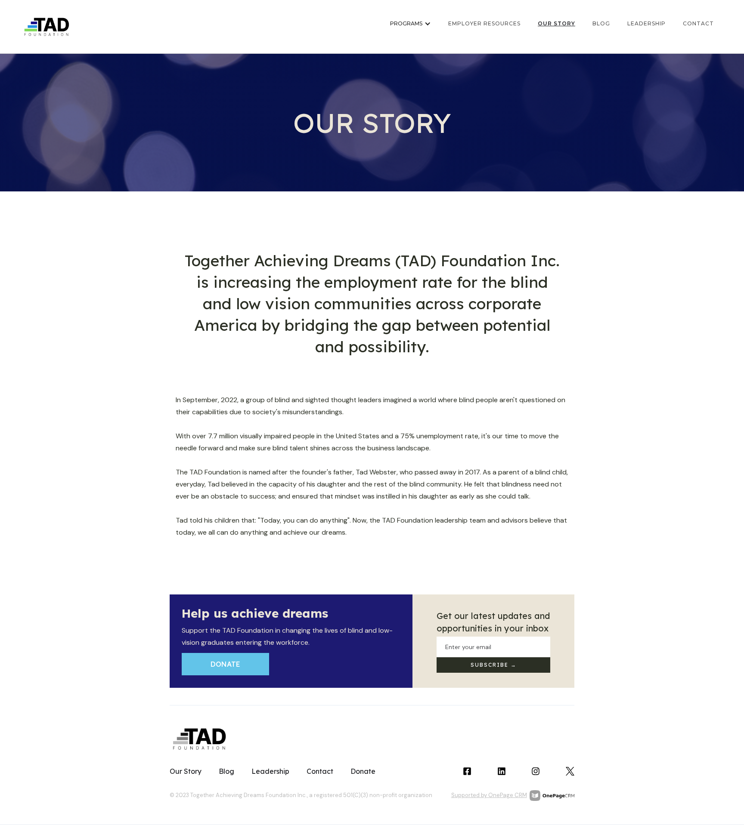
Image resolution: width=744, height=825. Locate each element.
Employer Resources (484, 23)
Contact (320, 771)
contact (698, 23)
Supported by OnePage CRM (489, 795)
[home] (47, 26)
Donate (225, 664)
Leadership (646, 23)
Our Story (556, 23)
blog (601, 23)
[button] (410, 26)
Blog (226, 771)
